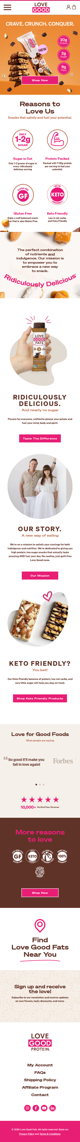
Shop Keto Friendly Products (40, 698)
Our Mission (40, 575)
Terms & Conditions (50, 1133)
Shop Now (40, 80)
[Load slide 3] (44, 784)
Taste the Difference (40, 438)
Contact (40, 1094)
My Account (40, 1064)
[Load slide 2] (40, 784)
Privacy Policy (26, 1133)
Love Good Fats (28, 1129)
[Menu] (7, 7)
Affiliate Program (40, 1087)
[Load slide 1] (36, 784)
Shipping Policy (40, 1079)
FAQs (40, 1072)
